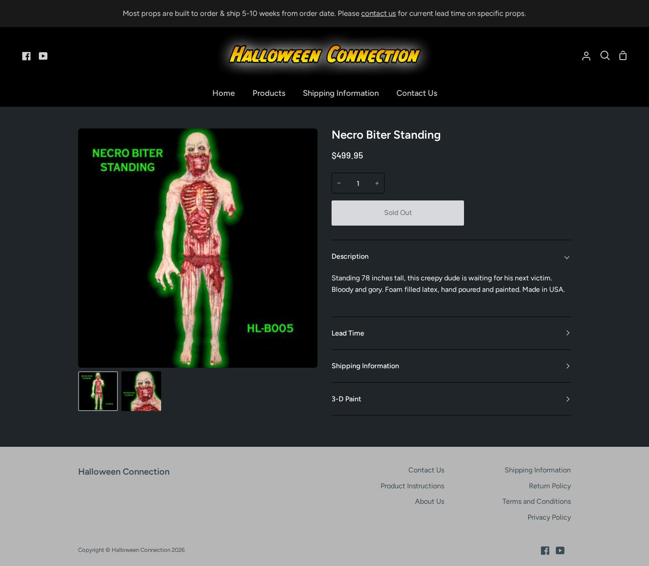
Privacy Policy (549, 517)
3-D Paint (346, 399)
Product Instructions (412, 486)
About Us (429, 501)
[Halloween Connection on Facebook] (545, 550)
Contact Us (426, 470)
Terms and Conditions (536, 501)
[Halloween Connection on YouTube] (560, 550)
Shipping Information (365, 366)
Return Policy (550, 486)
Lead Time (348, 333)
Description (350, 256)
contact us (378, 13)
